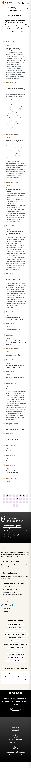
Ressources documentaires (13, 549)
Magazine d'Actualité (11, 562)
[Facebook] (2, 605)
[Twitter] (6, 605)
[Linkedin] (13, 605)
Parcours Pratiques (10, 573)
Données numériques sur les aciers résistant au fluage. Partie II (15, 142)
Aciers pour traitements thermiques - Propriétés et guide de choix (16, 342)
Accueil (3, 8)
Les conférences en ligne (10, 589)
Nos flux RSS (6, 611)
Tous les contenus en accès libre (12, 595)
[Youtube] (10, 605)
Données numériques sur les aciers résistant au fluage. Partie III (14, 189)
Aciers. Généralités (11, 451)
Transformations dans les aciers (15, 429)
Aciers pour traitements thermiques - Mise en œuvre (14, 330)
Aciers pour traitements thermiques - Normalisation (14, 318)
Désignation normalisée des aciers (14, 440)
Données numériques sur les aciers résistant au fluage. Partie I (14, 233)
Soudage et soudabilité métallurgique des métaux (14, 49)
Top (5, 673)
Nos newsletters (8, 608)
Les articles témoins (9, 592)
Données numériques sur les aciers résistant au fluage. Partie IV (15, 90)
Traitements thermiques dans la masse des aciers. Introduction (15, 378)
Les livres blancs (7, 587)
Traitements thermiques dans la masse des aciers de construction (15, 472)
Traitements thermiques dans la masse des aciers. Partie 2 (15, 354)
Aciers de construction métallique (13, 280)
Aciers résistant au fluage (13, 389)
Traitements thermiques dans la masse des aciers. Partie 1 (15, 366)
